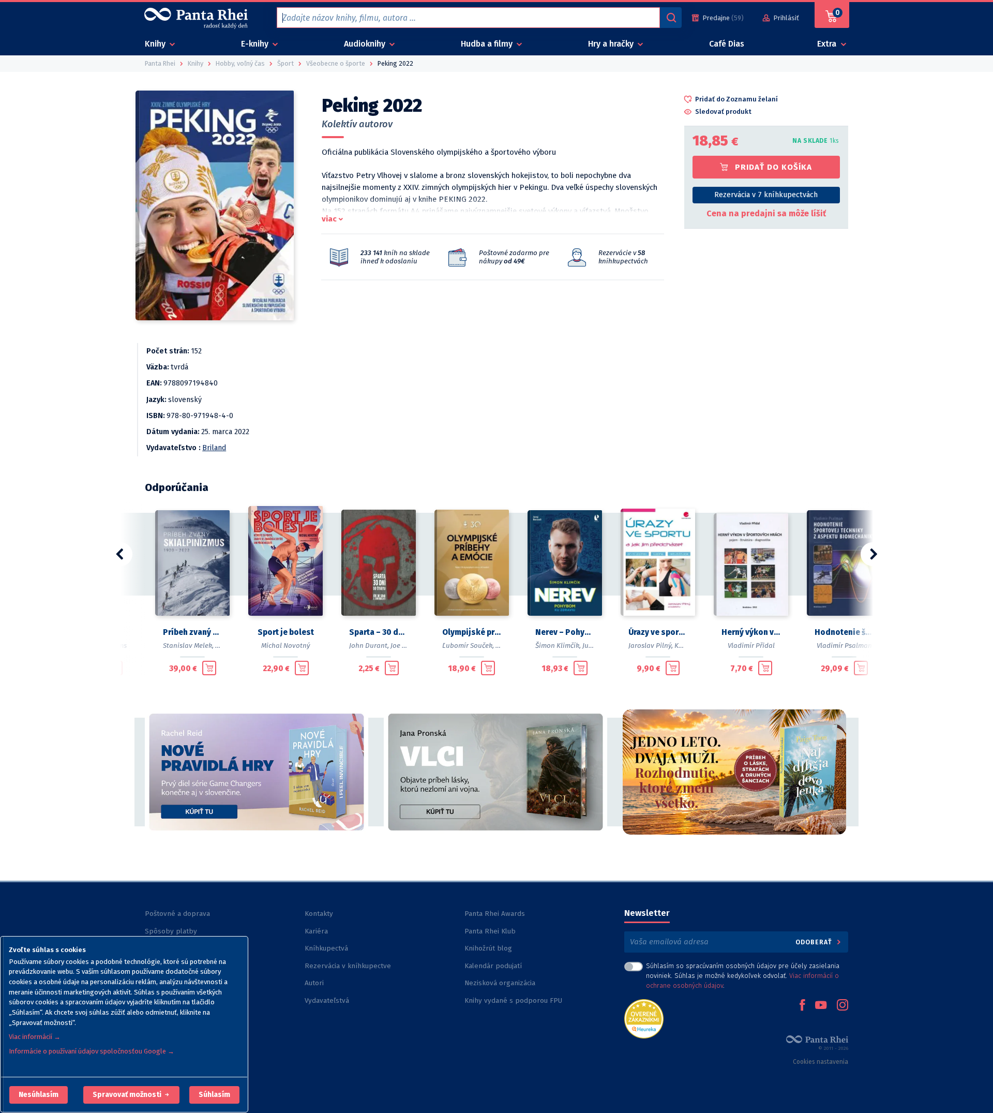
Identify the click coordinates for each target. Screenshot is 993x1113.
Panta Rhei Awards (494, 913)
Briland (214, 447)
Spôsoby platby (171, 931)
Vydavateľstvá (327, 1000)
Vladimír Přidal (751, 645)
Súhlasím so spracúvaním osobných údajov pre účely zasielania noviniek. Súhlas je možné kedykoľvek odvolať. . (742, 975)
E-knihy (255, 44)
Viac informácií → (35, 1037)
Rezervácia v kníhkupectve (348, 965)
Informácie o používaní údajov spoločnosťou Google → (91, 1051)
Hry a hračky (612, 44)
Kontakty (319, 913)
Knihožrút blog (488, 948)
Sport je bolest (286, 632)
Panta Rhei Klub (490, 931)
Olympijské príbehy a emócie (471, 632)
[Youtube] (820, 1006)
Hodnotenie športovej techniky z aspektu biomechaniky (844, 632)
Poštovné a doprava (177, 913)
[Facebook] (802, 1006)
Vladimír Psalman (844, 645)
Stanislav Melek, (188, 645)
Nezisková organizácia (499, 982)
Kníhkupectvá (326, 948)
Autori (314, 982)
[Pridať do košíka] (209, 668)
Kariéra (316, 931)
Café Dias (726, 44)
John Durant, (369, 645)
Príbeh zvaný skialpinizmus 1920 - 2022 (192, 632)
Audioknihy (365, 44)
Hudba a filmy (488, 44)
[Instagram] (842, 1006)
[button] (38, 1095)
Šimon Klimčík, (558, 645)
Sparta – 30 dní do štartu (378, 632)
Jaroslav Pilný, (650, 645)
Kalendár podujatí (493, 965)
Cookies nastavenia (820, 1061)
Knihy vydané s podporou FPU (513, 1000)
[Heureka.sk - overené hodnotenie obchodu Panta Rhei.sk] (644, 1018)
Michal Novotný (285, 645)
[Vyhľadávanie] (671, 17)
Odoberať (814, 942)
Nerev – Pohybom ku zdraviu (564, 632)
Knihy (156, 44)
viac (329, 219)
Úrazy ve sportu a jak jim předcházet (657, 632)
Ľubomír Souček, (468, 645)
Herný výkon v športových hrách (750, 632)
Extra (827, 44)
